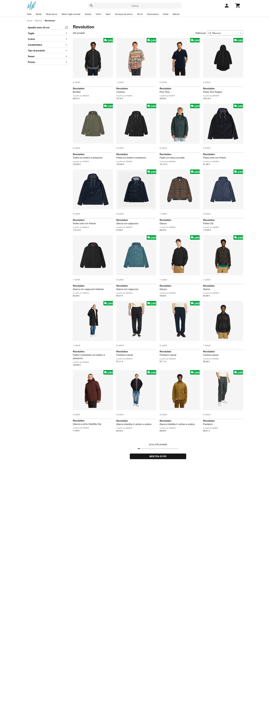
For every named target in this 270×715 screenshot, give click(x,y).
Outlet (165, 14)
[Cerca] (91, 6)
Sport (108, 14)
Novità (38, 14)
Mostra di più (157, 456)
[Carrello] (238, 5)
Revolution (79, 88)
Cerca (135, 5)
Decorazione (152, 14)
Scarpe (88, 14)
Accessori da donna (124, 14)
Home (29, 20)
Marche (176, 14)
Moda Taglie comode (71, 14)
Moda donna (51, 14)
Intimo (98, 14)
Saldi (29, 14)
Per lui (140, 14)
